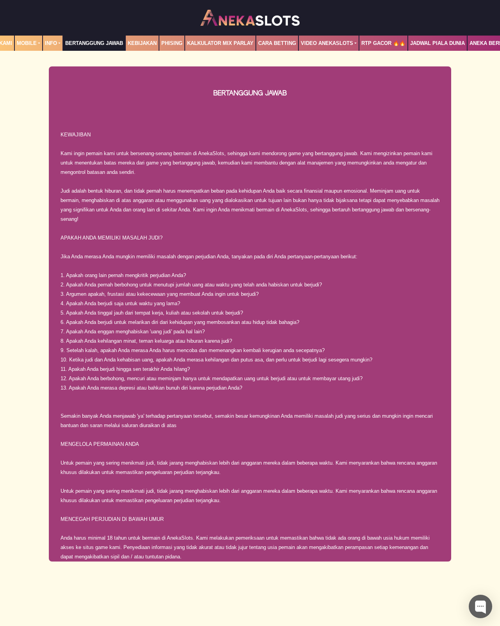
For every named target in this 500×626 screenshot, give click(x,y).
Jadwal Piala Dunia (437, 43)
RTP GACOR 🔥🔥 (383, 43)
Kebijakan (142, 43)
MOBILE (27, 43)
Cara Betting (277, 43)
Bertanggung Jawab (94, 43)
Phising (171, 43)
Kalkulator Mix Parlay (220, 43)
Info (51, 43)
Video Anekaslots (327, 43)
